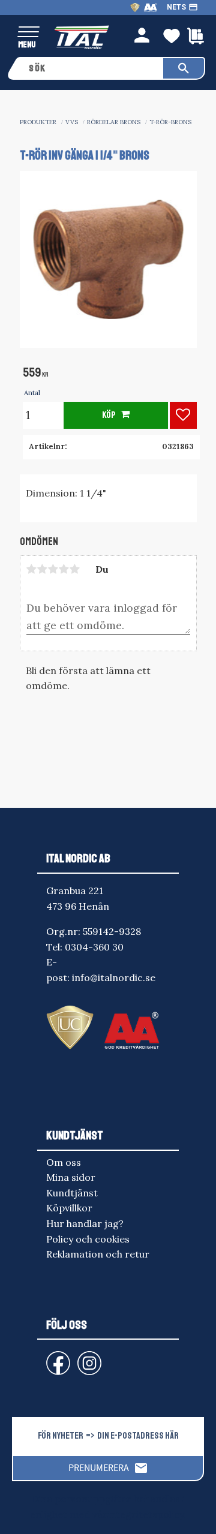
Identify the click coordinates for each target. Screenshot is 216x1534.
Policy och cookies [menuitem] (88, 1239)
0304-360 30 (94, 947)
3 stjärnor (53, 569)
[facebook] (48, 1357)
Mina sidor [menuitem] (70, 1177)
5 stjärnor (75, 569)
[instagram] (55, 1357)
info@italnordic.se (113, 977)
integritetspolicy (145, 1514)
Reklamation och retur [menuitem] (97, 1254)
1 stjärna (31, 569)
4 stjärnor (64, 569)
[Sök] (183, 68)
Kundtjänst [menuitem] (72, 1193)
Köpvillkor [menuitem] (69, 1208)
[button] (28, 32)
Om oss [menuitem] (63, 1162)
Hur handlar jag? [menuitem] (85, 1223)
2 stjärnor (42, 569)
